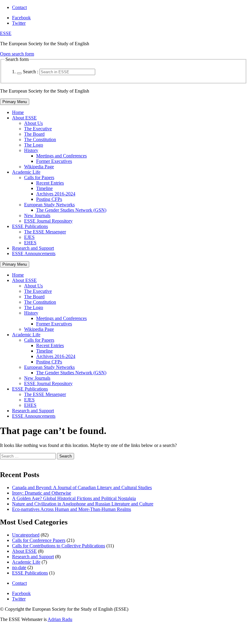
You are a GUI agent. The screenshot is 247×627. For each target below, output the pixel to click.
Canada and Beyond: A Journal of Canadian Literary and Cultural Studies (82, 487)
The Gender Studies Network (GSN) (71, 210)
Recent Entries (50, 182)
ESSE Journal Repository (48, 220)
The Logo (33, 144)
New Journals (37, 215)
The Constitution (40, 139)
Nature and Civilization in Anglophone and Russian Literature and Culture (82, 503)
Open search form (17, 53)
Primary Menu (14, 102)
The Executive (38, 128)
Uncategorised (25, 534)
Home (18, 112)
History (31, 150)
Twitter (19, 23)
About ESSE (24, 117)
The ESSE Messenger (45, 231)
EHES (30, 242)
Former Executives (54, 161)
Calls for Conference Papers (38, 540)
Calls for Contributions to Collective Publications (58, 545)
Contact (19, 7)
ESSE (5, 33)
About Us (33, 123)
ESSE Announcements (33, 253)
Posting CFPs (49, 199)
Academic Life (26, 172)
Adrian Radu (60, 619)
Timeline (44, 188)
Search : (30, 71)
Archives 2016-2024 (55, 193)
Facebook (21, 17)
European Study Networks (49, 204)
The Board (34, 134)
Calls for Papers (39, 177)
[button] (19, 73)
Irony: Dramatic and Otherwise (41, 493)
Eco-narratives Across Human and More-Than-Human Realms (71, 509)
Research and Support (33, 248)
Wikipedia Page (39, 166)
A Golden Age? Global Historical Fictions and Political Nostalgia (74, 498)
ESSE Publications (30, 226)
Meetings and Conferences (61, 155)
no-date (19, 567)
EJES (29, 237)
